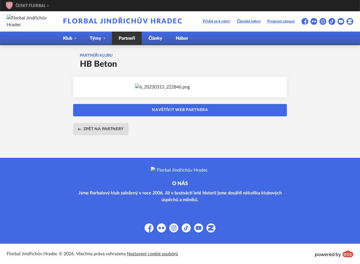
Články (155, 38)
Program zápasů (281, 21)
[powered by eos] (334, 253)
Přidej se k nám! (216, 21)
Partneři (127, 38)
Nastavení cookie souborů (152, 254)
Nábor (182, 38)
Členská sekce (248, 21)
